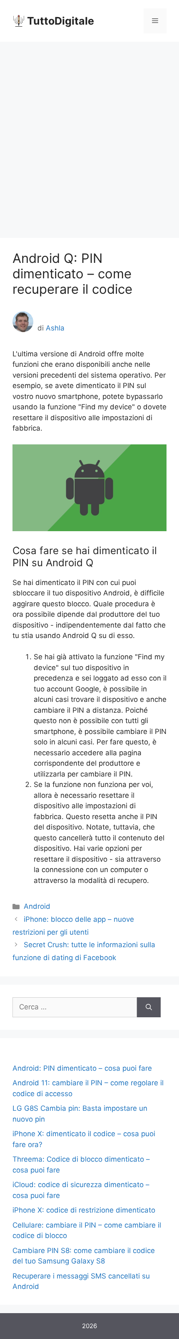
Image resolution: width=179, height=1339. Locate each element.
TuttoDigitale (60, 21)
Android (37, 906)
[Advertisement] (89, 135)
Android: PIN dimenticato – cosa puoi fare (82, 1068)
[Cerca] (149, 1007)
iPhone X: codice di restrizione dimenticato (83, 1210)
